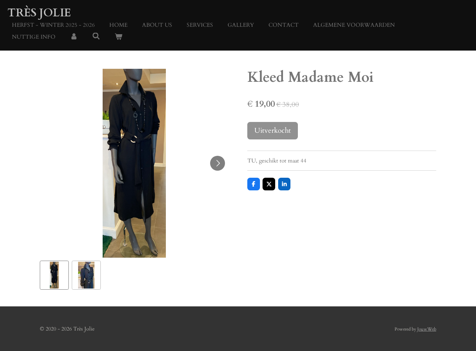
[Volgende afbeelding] (217, 163)
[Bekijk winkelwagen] (118, 37)
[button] (54, 275)
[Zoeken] (96, 36)
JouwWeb (426, 329)
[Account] (73, 37)
